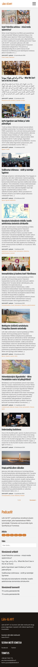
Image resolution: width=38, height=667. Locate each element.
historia (11, 251)
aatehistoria (5, 251)
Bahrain (12, 407)
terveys (23, 100)
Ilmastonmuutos (6, 100)
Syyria (3, 200)
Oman (20, 407)
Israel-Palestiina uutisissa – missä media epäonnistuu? (16, 28)
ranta (15, 356)
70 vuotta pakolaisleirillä (10, 591)
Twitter (13, 648)
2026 (3, 535)
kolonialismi (20, 251)
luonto (12, 356)
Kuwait (17, 407)
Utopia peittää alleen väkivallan (13, 468)
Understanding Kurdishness (11, 429)
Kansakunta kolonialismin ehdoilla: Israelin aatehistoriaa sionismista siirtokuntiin (17, 222)
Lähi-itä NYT (7, 3)
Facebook (4, 648)
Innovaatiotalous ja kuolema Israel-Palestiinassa (19, 273)
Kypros (3, 149)
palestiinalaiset (6, 253)
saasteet (18, 100)
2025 (7, 535)
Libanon (8, 356)
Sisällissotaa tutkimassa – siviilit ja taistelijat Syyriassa (17, 171)
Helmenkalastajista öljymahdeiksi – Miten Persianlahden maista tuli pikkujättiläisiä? (16, 378)
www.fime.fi (5, 637)
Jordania (13, 100)
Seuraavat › (33, 500)
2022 (16, 535)
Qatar (3, 409)
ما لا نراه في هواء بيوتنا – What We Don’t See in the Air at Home (18, 79)
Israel (3, 57)
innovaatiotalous (6, 305)
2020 (24, 535)
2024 (11, 535)
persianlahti (26, 407)
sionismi (12, 253)
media (7, 57)
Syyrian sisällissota (10, 200)
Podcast (32, 407)
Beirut (3, 356)
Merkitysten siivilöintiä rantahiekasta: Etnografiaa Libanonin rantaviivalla (15, 327)
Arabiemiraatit (6, 407)
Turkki (7, 149)
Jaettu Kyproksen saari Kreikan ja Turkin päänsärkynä (16, 122)
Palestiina (11, 57)
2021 (20, 535)
